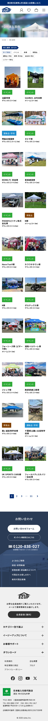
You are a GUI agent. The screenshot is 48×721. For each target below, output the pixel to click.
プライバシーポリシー (14, 669)
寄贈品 (35, 52)
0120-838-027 (26, 546)
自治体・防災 (29, 56)
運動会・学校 (7, 56)
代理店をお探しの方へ (21, 574)
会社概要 (33, 661)
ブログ (32, 665)
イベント (16, 52)
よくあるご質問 (18, 560)
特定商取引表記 (11, 665)
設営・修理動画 (18, 565)
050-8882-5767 (13, 703)
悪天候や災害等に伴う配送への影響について (24, 2)
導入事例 (12, 40)
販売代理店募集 (19, 579)
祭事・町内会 (18, 56)
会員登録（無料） (24, 614)
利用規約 (8, 661)
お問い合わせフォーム (24, 528)
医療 (25, 52)
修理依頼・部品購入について (24, 570)
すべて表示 (6, 52)
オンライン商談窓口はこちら (24, 537)
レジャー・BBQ (8, 59)
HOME (4, 40)
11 (31, 496)
